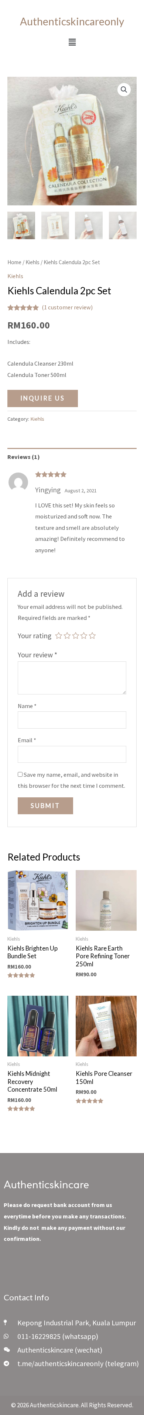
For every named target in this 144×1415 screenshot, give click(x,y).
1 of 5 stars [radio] (58, 635)
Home (14, 262)
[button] (72, 42)
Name (27, 706)
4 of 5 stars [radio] (84, 635)
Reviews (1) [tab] (23, 456)
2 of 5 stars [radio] (67, 635)
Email (27, 740)
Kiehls (32, 262)
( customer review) (67, 307)
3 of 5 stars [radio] (75, 635)
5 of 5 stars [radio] (92, 635)
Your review (37, 654)
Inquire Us (42, 398)
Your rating (34, 635)
